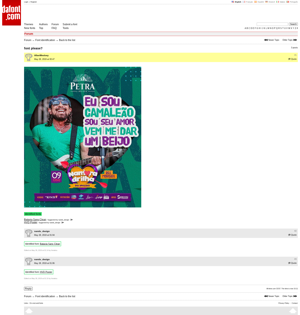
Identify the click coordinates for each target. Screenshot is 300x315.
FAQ (54, 28)
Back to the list (67, 40)
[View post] (72, 220)
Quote (294, 59)
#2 (295, 231)
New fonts (29, 28)
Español (260, 2)
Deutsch (271, 2)
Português (293, 2)
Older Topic (287, 40)
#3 (295, 259)
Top (41, 28)
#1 (295, 55)
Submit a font (70, 24)
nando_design (63, 220)
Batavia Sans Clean (35, 219)
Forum (55, 24)
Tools (66, 28)
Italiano (282, 2)
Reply (28, 288)
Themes (28, 24)
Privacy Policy (283, 303)
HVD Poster (30, 222)
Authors (43, 24)
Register (33, 2)
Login (26, 2)
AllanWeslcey (41, 55)
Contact (295, 303)
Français (249, 2)
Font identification (45, 40)
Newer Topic (273, 40)
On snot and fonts (36, 303)
